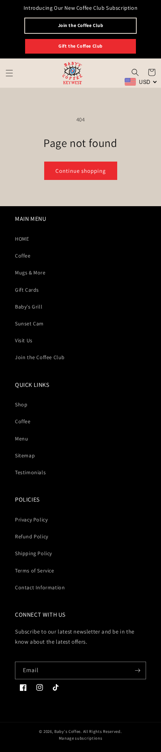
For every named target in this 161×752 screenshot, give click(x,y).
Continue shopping (80, 170)
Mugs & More (30, 272)
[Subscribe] (137, 670)
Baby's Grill (28, 306)
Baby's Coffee (67, 731)
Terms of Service (34, 570)
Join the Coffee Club (80, 25)
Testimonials (30, 472)
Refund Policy (31, 536)
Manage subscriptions (81, 738)
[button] (9, 73)
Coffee (23, 255)
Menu (21, 438)
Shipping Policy (33, 553)
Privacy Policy (31, 519)
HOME (22, 238)
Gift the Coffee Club (80, 46)
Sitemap (25, 455)
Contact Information (40, 587)
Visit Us (24, 340)
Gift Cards (27, 289)
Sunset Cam (29, 323)
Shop (21, 404)
